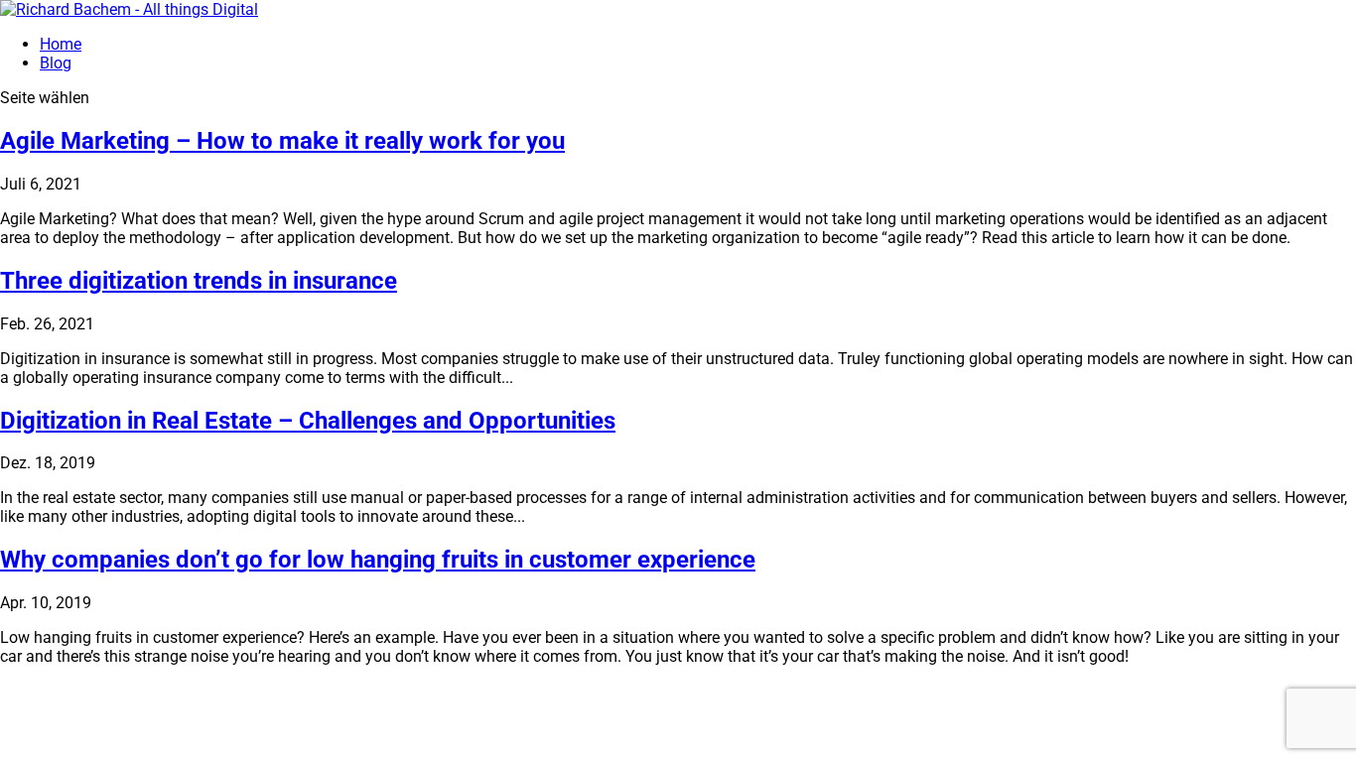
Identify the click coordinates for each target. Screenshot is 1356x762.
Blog (55, 63)
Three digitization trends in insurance (198, 281)
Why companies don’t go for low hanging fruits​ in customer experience (377, 559)
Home (60, 44)
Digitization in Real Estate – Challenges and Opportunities (307, 421)
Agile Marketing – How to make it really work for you (282, 141)
